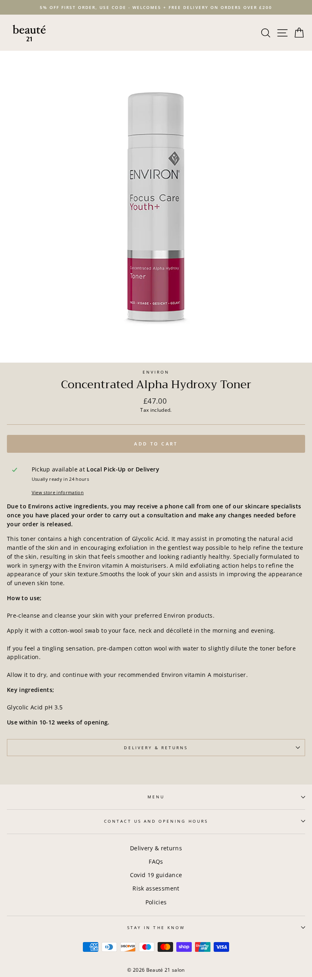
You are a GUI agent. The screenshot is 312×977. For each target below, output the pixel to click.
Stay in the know (156, 927)
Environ (156, 372)
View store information (58, 492)
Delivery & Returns (156, 747)
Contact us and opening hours (156, 821)
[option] (156, 7)
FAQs (156, 861)
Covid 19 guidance (156, 875)
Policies (156, 902)
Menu (156, 797)
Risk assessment (155, 888)
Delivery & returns (156, 848)
